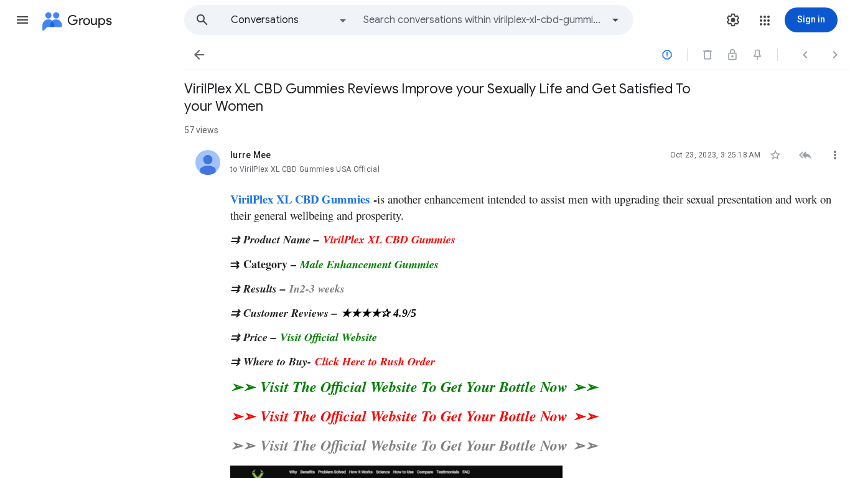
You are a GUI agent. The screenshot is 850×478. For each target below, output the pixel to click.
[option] (289, 20)
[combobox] (483, 20)
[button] (22, 20)
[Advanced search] (615, 20)
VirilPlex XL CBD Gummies (300, 198)
